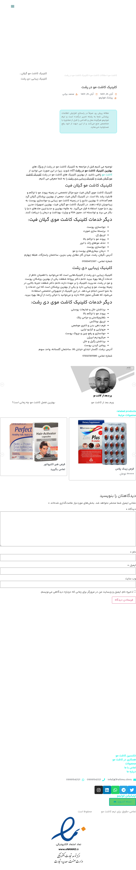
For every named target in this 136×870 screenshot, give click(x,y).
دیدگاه (131, 509)
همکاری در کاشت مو (124, 760)
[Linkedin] (107, 790)
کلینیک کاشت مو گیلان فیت (33, 74)
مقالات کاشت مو (98, 75)
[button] (12, 6)
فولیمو (96, 812)
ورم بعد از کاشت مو (102, 402)
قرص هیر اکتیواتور (54, 465)
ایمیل (131, 565)
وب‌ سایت (130, 579)
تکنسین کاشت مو (126, 756)
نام (133, 552)
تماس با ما (130, 768)
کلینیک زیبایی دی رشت (34, 79)
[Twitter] (132, 790)
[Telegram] (123, 790)
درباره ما (131, 772)
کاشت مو (112, 75)
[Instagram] (99, 790)
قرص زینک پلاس (124, 469)
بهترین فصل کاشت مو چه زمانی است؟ (33, 402)
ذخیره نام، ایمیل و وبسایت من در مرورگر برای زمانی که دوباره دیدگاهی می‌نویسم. (86, 592)
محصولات (130, 764)
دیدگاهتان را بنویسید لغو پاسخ (33, 84)
